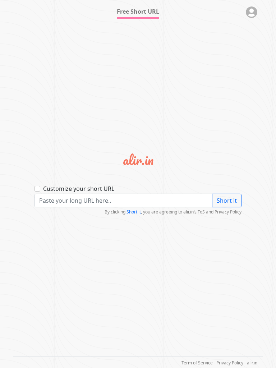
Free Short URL (138, 11)
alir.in (252, 363)
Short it (227, 200)
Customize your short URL (78, 189)
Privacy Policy (229, 363)
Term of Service (197, 363)
